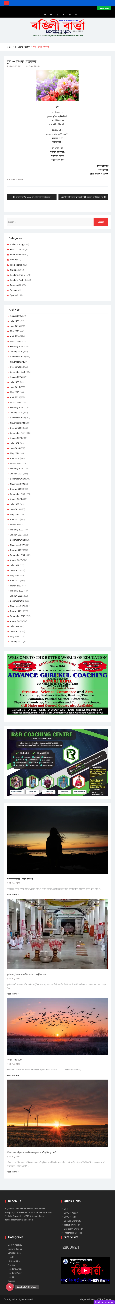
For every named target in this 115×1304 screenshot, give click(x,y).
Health (13, 259)
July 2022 (14, 565)
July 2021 (14, 626)
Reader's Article (17, 275)
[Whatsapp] (70, 15)
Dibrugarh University (73, 1229)
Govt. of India (70, 1217)
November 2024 (17, 423)
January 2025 (16, 412)
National (14, 270)
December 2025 (17, 356)
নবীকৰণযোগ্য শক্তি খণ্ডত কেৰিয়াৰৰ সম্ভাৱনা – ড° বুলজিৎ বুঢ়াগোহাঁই (32, 1152)
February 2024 (16, 468)
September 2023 (17, 494)
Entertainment (16, 254)
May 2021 (14, 636)
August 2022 (16, 560)
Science (14, 290)
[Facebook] (39, 15)
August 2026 (16, 316)
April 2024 (14, 458)
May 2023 (14, 514)
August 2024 (16, 438)
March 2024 (15, 463)
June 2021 (15, 631)
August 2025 (16, 377)
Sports (13, 295)
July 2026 (14, 321)
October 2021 (16, 611)
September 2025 (17, 372)
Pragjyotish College (73, 1233)
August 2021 (16, 621)
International (16, 265)
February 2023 (16, 529)
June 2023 (15, 509)
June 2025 (15, 387)
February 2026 (16, 346)
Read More (12, 894)
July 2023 (14, 504)
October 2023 (16, 489)
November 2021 (17, 606)
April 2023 (14, 519)
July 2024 (14, 443)
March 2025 (15, 402)
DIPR (66, 1209)
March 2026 (15, 341)
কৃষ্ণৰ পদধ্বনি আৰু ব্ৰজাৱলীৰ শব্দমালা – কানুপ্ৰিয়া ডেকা (27, 974)
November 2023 (17, 484)
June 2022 (15, 570)
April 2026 (14, 336)
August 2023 (16, 499)
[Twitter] (45, 15)
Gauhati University (72, 1221)
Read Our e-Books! (104, 1302)
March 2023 (15, 524)
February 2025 (16, 407)
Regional (14, 285)
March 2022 (15, 585)
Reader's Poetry (16, 180)
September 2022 (17, 555)
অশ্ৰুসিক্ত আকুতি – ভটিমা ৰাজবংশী (20, 879)
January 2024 (16, 473)
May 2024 (14, 453)
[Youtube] (51, 15)
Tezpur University (72, 1225)
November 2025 (17, 362)
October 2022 (16, 550)
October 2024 (16, 428)
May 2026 (14, 331)
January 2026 (16, 351)
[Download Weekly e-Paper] (10, 1287)
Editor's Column (17, 249)
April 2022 (14, 580)
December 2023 (17, 479)
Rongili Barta (34, 66)
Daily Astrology (17, 244)
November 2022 (17, 545)
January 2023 (16, 535)
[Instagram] (57, 15)
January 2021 (16, 641)
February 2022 (16, 591)
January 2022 (16, 596)
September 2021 (17, 616)
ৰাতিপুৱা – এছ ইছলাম (14, 1059)
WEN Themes (104, 1299)
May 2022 (14, 575)
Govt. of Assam (71, 1213)
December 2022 (17, 540)
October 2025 (16, 367)
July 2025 (14, 382)
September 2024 (17, 433)
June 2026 (15, 326)
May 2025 (14, 392)
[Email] (76, 15)
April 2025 (14, 397)
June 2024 (15, 448)
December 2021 (17, 601)
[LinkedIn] (63, 15)
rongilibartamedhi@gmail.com (19, 1220)
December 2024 (17, 417)
